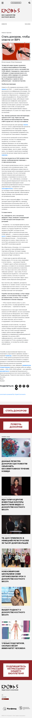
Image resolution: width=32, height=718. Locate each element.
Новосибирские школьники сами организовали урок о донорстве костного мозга (14, 577)
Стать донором (16, 411)
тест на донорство (16, 2)
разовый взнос (4, 371)
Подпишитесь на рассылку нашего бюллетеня (16, 670)
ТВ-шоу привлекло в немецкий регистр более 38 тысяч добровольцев (15, 540)
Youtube (4, 697)
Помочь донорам (16, 425)
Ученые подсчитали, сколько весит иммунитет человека (13, 646)
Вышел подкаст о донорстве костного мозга (13, 612)
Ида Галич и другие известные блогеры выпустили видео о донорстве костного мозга (13, 505)
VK (2, 695)
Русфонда (8, 355)
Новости (4, 24)
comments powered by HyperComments (13, 394)
